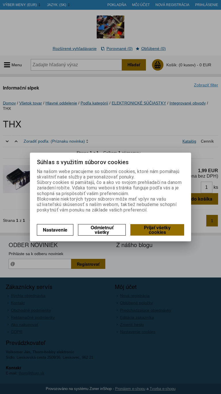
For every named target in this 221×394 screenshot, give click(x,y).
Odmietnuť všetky (102, 229)
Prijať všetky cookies (157, 229)
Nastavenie (55, 229)
